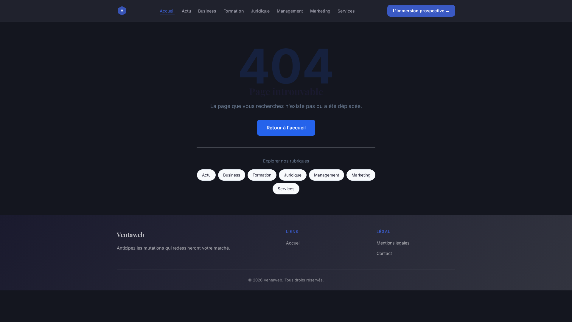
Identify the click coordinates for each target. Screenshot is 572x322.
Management (290, 10)
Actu (186, 10)
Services (346, 10)
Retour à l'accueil (286, 128)
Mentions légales (393, 242)
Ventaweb (130, 234)
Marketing (320, 10)
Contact (384, 253)
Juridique (260, 10)
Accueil (167, 10)
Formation (233, 10)
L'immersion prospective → (421, 10)
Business (207, 10)
